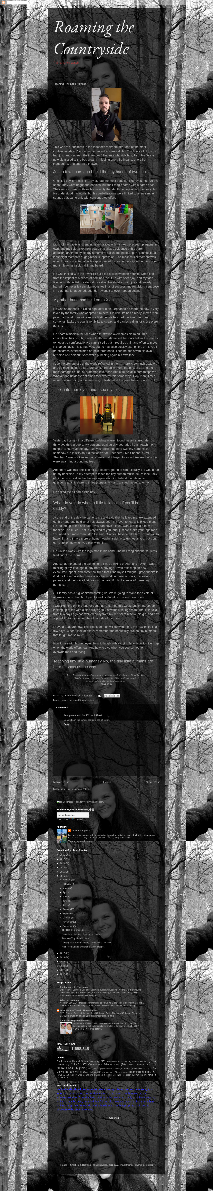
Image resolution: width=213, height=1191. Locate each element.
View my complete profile (80, 841)
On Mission (107, 1072)
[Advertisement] (81, 1137)
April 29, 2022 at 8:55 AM (89, 715)
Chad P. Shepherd (81, 830)
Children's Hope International (75, 1020)
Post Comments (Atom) (78, 789)
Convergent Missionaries (103, 1064)
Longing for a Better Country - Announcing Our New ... (88, 942)
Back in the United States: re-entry (77, 700)
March (66, 888)
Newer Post (61, 782)
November (68, 922)
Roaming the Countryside (93, 37)
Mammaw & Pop (141, 1069)
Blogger (149, 1165)
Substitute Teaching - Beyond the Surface (82, 934)
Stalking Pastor (93, 1075)
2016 (62, 876)
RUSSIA (61, 1075)
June (65, 901)
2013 (62, 863)
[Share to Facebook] (115, 695)
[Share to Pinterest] (118, 695)
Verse (150, 1075)
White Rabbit (62, 1077)
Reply (66, 724)
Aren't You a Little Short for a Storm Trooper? (83, 946)
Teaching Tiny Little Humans (75, 938)
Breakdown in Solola (116, 1061)
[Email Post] (99, 695)
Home (107, 782)
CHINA (75, 1064)
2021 (62, 970)
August (66, 909)
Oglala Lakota (90, 1072)
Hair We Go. (94, 1069)
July (65, 905)
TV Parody (126, 1075)
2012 (62, 859)
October (67, 917)
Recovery (122, 1072)
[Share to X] (112, 695)
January (67, 879)
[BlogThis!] (108, 695)
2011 (62, 855)
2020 (62, 966)
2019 (62, 961)
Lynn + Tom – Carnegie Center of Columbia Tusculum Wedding (89, 990)
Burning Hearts (139, 1062)
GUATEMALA (67, 1068)
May (65, 896)
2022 (62, 974)
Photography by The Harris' (74, 987)
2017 (62, 953)
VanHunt (139, 1075)
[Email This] (105, 695)
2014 (62, 867)
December (68, 926)
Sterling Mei (110, 1075)
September (68, 913)
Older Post (153, 782)
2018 (62, 957)
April (65, 892)
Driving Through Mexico (140, 1065)
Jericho (126, 1068)
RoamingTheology (140, 1071)
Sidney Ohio (76, 1075)
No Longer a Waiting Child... (86, 1023)
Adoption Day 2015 (69, 1003)
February (67, 884)
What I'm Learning (69, 1000)
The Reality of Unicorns (73, 930)
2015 (62, 872)
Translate (79, 819)
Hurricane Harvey (111, 1069)
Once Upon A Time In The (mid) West (79, 1010)
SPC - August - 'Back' (69, 1013)
